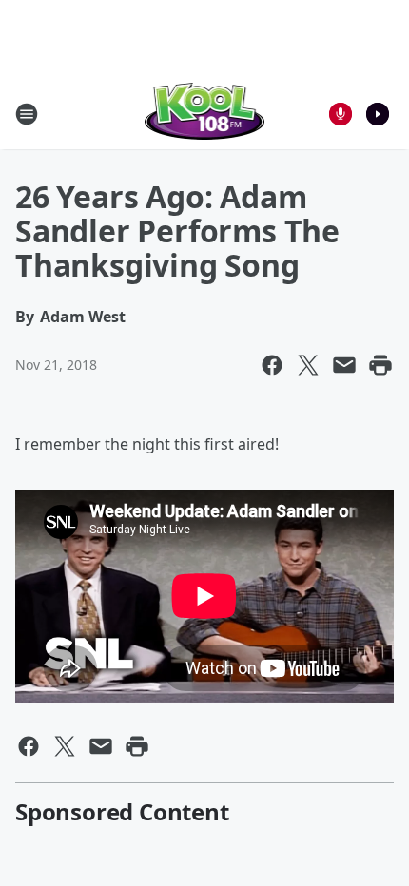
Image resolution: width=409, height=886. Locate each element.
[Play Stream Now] (377, 114)
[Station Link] (205, 113)
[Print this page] (380, 365)
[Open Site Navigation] (26, 114)
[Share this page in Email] (344, 365)
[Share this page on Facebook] (272, 365)
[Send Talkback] (340, 114)
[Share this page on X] (308, 365)
